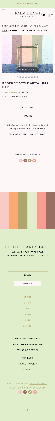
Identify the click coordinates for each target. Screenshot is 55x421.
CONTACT (27, 370)
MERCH (27, 326)
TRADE (27, 315)
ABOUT (28, 297)
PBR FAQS (27, 358)
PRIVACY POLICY (27, 364)
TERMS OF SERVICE (27, 350)
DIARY (27, 303)
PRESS (27, 309)
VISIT (28, 320)
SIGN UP (27, 283)
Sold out (27, 107)
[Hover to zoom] (27, 54)
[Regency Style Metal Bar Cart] (17, 77)
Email (27, 275)
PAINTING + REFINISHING (27, 345)
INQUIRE (27, 115)
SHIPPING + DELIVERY (27, 339)
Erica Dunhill (38, 384)
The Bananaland (34, 388)
